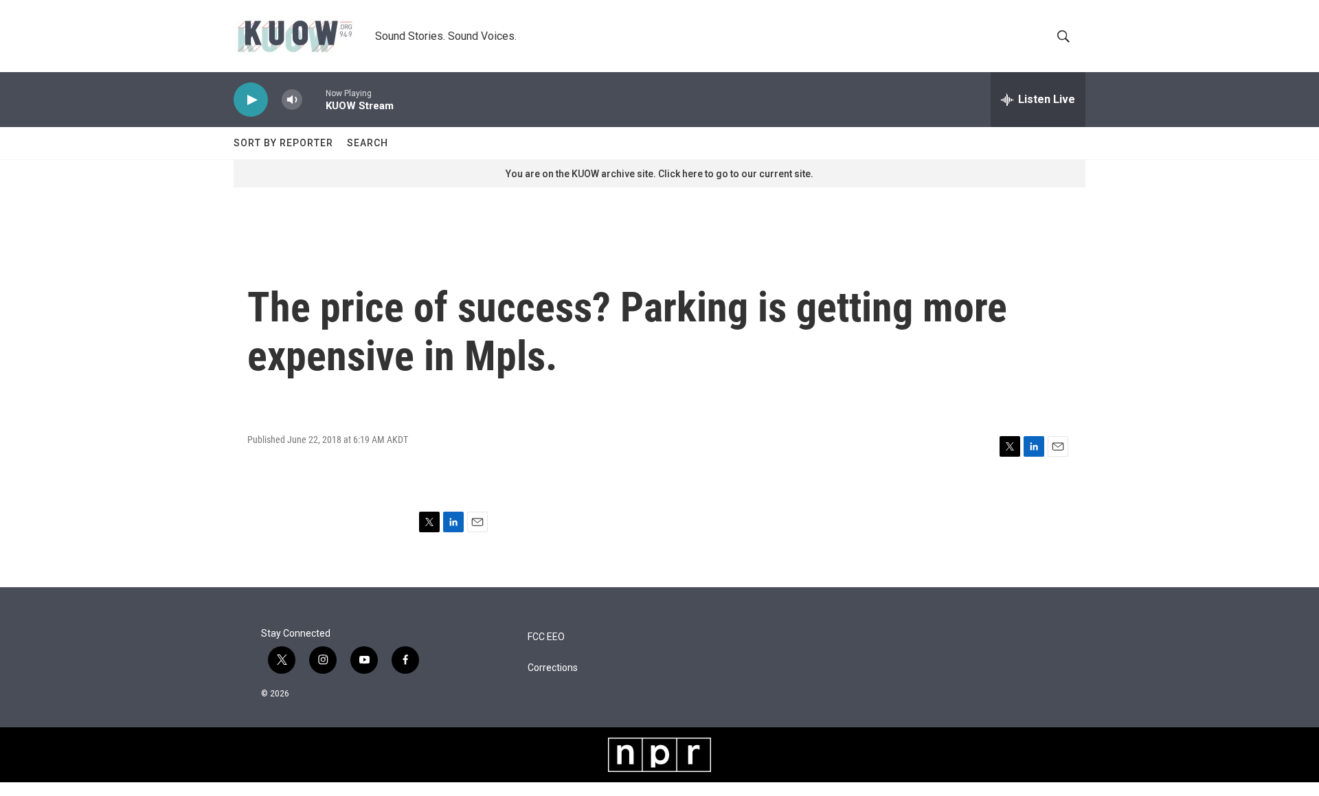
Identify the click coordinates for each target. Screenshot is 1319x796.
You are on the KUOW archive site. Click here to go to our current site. (659, 173)
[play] (251, 100)
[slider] (314, 99)
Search (367, 142)
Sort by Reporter (283, 142)
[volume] (292, 99)
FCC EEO (546, 637)
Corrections (553, 668)
